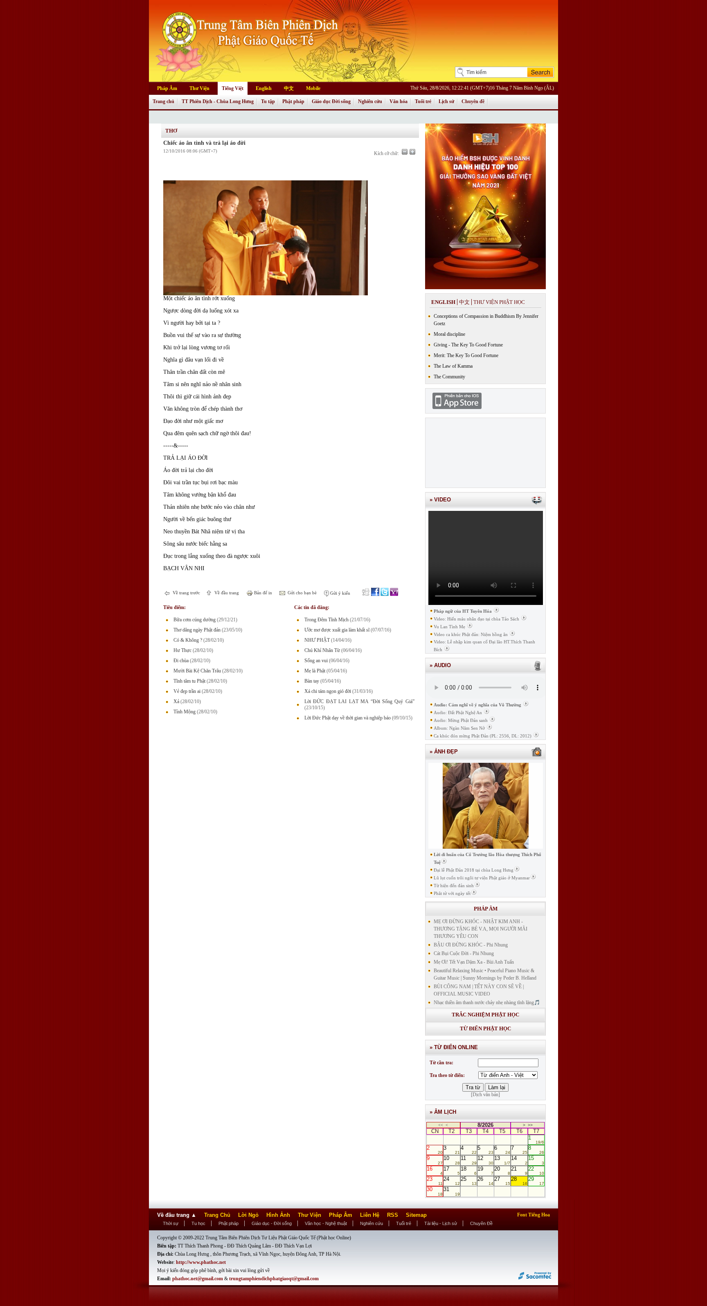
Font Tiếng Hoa (533, 1215)
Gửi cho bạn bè (301, 592)
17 (451, 1171)
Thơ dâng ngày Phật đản (197, 630)
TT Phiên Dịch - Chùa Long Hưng (218, 101)
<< (440, 1125)
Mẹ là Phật (314, 671)
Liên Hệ (369, 1215)
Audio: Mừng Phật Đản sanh (461, 720)
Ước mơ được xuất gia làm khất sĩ (336, 630)
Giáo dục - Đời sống (272, 1223)
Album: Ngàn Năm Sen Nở (459, 728)
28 (519, 1181)
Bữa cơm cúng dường (194, 620)
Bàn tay (311, 681)
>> (530, 1125)
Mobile (313, 88)
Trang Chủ (217, 1215)
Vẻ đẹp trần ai (186, 691)
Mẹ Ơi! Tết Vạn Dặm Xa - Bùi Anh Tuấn (474, 962)
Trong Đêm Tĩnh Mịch (326, 620)
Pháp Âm (167, 88)
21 (519, 1171)
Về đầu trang (226, 592)
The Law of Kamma (453, 366)
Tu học (198, 1223)
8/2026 (485, 1125)
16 (435, 1171)
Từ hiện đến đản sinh (454, 885)
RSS (392, 1215)
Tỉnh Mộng (184, 712)
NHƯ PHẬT (317, 640)
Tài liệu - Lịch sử (440, 1223)
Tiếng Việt (232, 88)
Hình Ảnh (278, 1215)
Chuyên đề (473, 101)
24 (451, 1181)
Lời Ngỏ (248, 1215)
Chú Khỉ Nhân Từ (322, 650)
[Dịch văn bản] (485, 1094)
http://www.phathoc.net (201, 1262)
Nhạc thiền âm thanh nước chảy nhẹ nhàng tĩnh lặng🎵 (487, 1002)
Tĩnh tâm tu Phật (189, 681)
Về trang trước (185, 592)
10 (451, 1160)
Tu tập (268, 101)
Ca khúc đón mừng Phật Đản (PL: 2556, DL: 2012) (482, 735)
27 (502, 1181)
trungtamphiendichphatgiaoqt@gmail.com (274, 1278)
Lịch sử (446, 101)
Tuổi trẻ (423, 101)
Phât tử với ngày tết (452, 893)
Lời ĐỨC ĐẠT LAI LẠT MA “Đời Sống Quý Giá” (359, 701)
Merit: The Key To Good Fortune (466, 355)
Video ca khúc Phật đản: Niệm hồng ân (471, 634)
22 (536, 1171)
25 (469, 1181)
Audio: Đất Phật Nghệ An (458, 712)
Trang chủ (163, 101)
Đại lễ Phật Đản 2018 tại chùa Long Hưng (473, 870)
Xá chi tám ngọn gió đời (327, 691)
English (264, 88)
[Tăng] (412, 151)
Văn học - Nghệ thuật (326, 1223)
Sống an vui (316, 660)
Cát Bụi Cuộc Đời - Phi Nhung (464, 953)
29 (536, 1181)
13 (502, 1160)
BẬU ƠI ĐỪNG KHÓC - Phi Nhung (471, 945)
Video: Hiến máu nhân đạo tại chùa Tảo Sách (476, 618)
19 (485, 1171)
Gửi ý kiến (339, 593)
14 (519, 1160)
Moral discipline (449, 334)
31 (451, 1191)
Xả (176, 701)
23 (435, 1181)
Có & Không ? (187, 640)
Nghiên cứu (370, 101)
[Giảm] (404, 151)
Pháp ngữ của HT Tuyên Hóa (463, 611)
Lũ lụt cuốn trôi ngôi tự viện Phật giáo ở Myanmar (482, 877)
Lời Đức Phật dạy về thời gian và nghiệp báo (347, 718)
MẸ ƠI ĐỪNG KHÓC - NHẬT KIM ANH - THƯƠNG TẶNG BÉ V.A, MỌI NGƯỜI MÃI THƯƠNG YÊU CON (480, 929)
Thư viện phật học (499, 302)
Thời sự (170, 1223)
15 (536, 1160)
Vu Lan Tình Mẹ (449, 626)
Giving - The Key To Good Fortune (468, 345)
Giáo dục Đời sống (331, 101)
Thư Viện (199, 88)
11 (469, 1160)
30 (435, 1191)
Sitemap (416, 1215)
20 (502, 1171)
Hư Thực (182, 650)
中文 (289, 88)
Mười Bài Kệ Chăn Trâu (197, 671)
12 (485, 1160)
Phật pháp (293, 101)
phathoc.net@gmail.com (198, 1278)
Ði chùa (181, 660)
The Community (449, 377)
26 (485, 1181)
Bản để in (262, 592)
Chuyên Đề (481, 1223)
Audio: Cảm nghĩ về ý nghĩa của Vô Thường (477, 704)
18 (469, 1171)
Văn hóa (399, 101)
